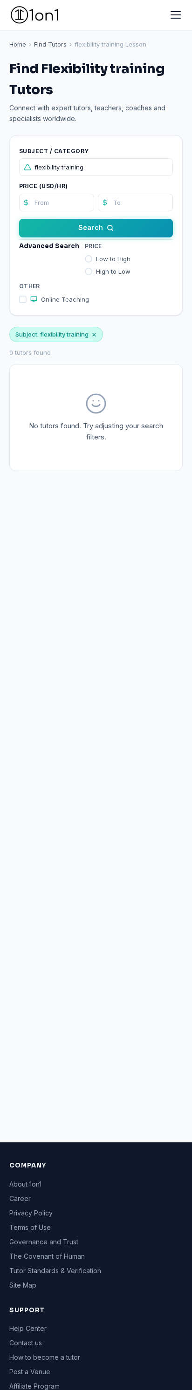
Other (29, 286)
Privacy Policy (31, 1213)
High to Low (113, 271)
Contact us (25, 1343)
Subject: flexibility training (52, 334)
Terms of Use (30, 1227)
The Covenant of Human (47, 1256)
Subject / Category (54, 151)
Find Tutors (50, 44)
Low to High (113, 259)
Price (93, 246)
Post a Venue (29, 1372)
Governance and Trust (43, 1242)
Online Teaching (65, 299)
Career (20, 1198)
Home (17, 44)
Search (90, 227)
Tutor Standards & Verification (55, 1271)
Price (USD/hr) (43, 185)
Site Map (22, 1285)
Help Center (28, 1328)
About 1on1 (25, 1184)
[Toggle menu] (176, 14)
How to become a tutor (44, 1357)
